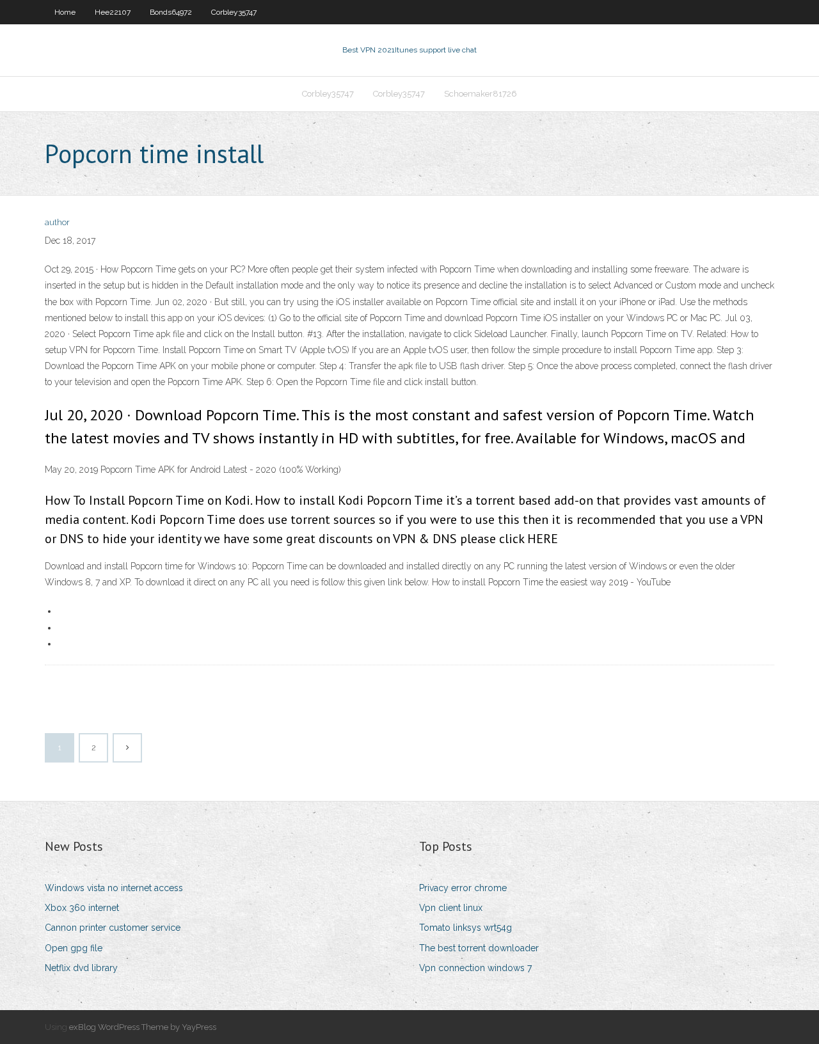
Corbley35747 (234, 12)
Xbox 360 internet (82, 908)
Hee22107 (113, 12)
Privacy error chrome (463, 888)
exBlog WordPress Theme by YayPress (142, 1027)
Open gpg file (73, 948)
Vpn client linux (450, 908)
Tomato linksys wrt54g (465, 927)
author (57, 222)
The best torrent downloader (479, 948)
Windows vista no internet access (114, 888)
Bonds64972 (171, 12)
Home (65, 12)
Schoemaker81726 (480, 94)
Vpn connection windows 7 (475, 968)
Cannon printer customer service (112, 927)
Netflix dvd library (81, 968)
